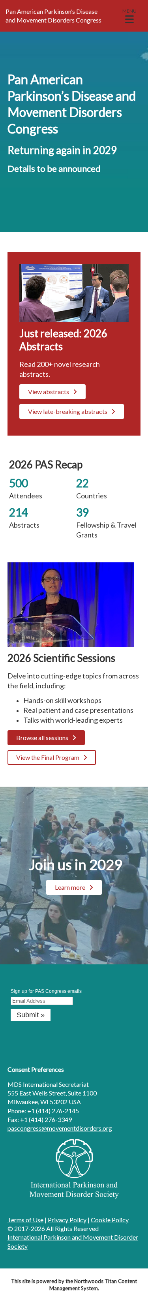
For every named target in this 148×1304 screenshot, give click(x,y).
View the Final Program (47, 757)
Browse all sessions (42, 737)
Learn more (70, 887)
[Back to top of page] (131, 1285)
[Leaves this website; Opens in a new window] (74, 1196)
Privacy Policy (67, 1219)
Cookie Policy (110, 1219)
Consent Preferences (35, 1069)
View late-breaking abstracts (67, 411)
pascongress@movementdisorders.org (59, 1128)
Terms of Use (25, 1219)
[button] (129, 15)
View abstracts (48, 391)
